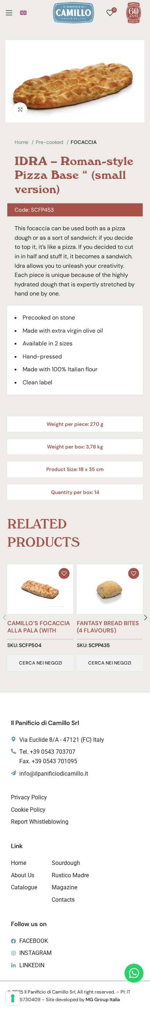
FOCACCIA (84, 142)
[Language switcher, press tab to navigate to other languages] (23, 13)
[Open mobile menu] (9, 12)
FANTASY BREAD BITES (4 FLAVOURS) (108, 626)
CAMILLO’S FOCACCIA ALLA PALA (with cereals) (38, 630)
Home (22, 142)
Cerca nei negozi (40, 663)
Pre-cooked (50, 142)
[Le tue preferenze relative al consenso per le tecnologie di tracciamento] (13, 998)
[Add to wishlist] (64, 573)
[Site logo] (73, 12)
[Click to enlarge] (20, 109)
